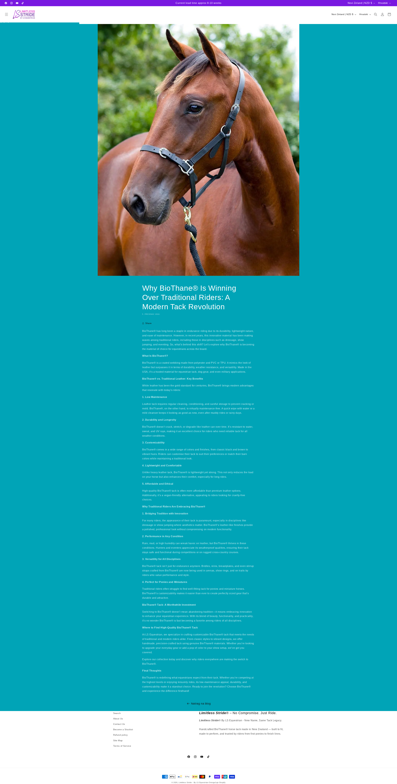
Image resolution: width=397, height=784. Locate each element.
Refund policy (120, 735)
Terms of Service (122, 746)
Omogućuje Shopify (217, 782)
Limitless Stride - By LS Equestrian (193, 782)
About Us (118, 718)
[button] (6, 14)
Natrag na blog (201, 703)
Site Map (118, 740)
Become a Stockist (123, 729)
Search (117, 713)
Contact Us (119, 724)
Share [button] (148, 323)
